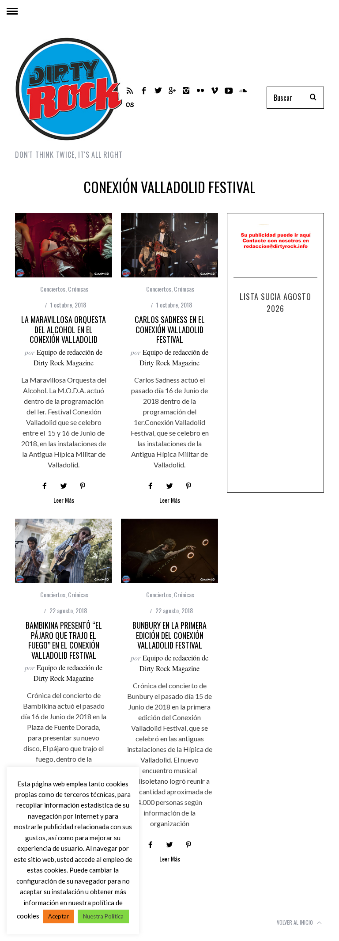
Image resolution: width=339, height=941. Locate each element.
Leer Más (63, 501)
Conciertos (52, 288)
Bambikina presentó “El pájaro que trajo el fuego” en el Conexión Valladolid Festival (64, 640)
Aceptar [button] (58, 916)
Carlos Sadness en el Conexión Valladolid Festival (170, 329)
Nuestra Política (103, 916)
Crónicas (78, 288)
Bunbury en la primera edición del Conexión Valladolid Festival (169, 635)
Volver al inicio (295, 922)
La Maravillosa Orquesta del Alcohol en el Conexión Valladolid (63, 329)
